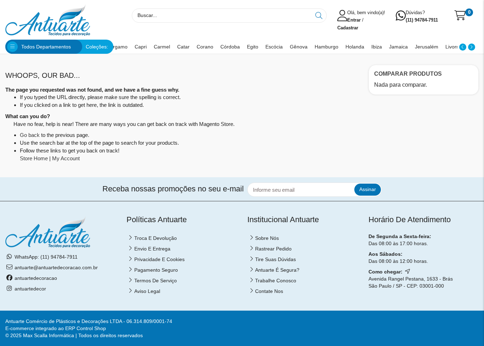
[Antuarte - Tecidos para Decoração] (47, 19)
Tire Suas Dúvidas (275, 259)
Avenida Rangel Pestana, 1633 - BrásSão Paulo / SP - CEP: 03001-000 (410, 282)
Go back (30, 135)
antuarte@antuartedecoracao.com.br (56, 267)
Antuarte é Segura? (277, 270)
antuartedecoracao (36, 278)
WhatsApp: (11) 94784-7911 (46, 257)
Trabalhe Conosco (275, 280)
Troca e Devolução (155, 238)
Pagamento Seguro (156, 270)
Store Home (34, 158)
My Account (66, 158)
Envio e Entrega (152, 249)
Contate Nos (269, 291)
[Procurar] (320, 15)
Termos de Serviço (155, 280)
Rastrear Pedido (273, 249)
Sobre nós (267, 238)
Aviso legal (147, 291)
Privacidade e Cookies (159, 259)
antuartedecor (30, 289)
